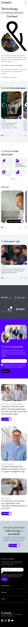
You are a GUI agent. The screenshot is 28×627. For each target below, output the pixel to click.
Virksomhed (5, 585)
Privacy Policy (20, 367)
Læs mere (5, 419)
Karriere (4, 592)
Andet (3, 599)
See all (13, 179)
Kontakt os (13, 545)
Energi (14, 127)
